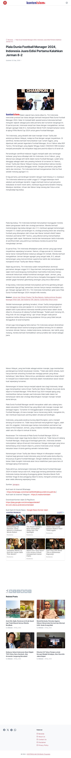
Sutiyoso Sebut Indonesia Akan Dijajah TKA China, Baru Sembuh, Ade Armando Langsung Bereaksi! (19, 654)
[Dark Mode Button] (67, 3)
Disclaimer (42, 742)
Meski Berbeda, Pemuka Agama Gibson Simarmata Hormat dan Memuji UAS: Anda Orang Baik (51, 623)
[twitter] (14, 591)
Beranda (41, 734)
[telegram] (22, 591)
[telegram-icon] (11, 730)
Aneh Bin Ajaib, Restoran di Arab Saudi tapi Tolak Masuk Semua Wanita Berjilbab (20, 623)
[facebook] (10, 591)
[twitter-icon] (8, 730)
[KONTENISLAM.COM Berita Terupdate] (35, 2)
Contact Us (42, 739)
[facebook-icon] (4, 730)
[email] (29, 591)
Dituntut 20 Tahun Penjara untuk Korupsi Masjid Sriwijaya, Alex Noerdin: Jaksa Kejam (51, 654)
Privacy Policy (43, 745)
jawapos (16, 484)
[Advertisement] (35, 22)
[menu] (5, 3)
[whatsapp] (18, 591)
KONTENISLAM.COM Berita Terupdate (38, 754)
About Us (41, 737)
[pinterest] (26, 591)
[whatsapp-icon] (15, 730)
